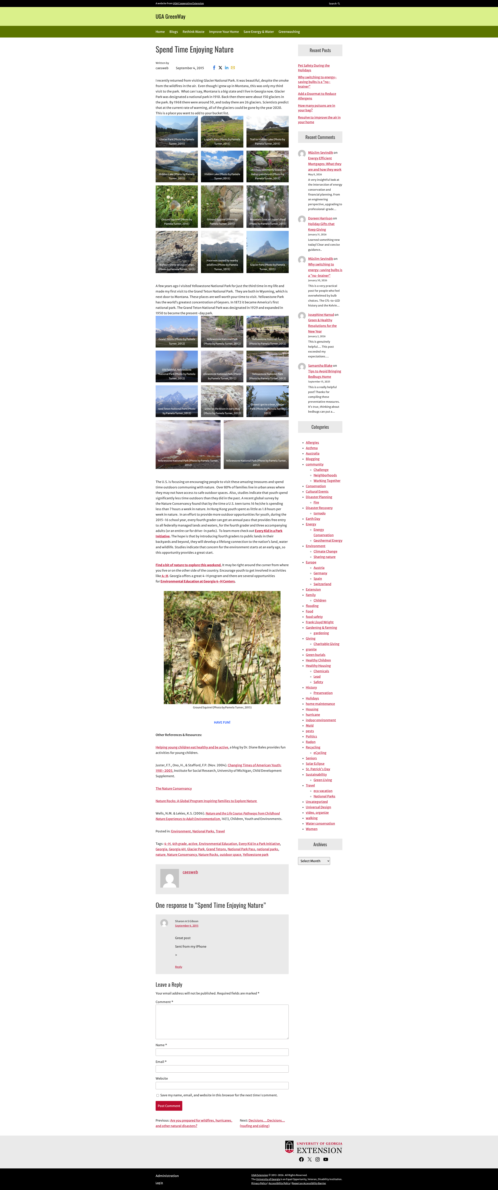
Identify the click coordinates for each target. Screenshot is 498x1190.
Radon (311, 742)
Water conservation (320, 823)
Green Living (323, 780)
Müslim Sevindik (320, 153)
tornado (320, 513)
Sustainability (316, 774)
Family (311, 595)
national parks (267, 849)
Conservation (316, 486)
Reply (178, 967)
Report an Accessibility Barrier (309, 1183)
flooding (312, 606)
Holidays (312, 698)
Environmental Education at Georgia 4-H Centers (197, 581)
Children (320, 600)
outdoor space (230, 854)
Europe (311, 562)
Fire (316, 502)
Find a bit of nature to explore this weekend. (189, 565)
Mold (310, 725)
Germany (320, 573)
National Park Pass (241, 849)
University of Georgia (268, 1179)
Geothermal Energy (328, 540)
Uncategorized (317, 802)
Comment (164, 1002)
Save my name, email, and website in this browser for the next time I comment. (219, 1095)
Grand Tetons (216, 849)
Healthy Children (318, 660)
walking (312, 818)
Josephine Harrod (321, 315)
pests (310, 731)
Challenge (321, 470)
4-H (164, 576)
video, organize (317, 813)
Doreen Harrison (320, 218)
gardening (321, 633)
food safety (314, 617)
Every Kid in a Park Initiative (259, 844)
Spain (318, 579)
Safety (318, 682)
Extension (313, 589)
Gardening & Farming (321, 627)
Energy (311, 524)
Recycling (313, 747)
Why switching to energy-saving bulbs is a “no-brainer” (317, 81)
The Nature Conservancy (174, 788)
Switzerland (322, 584)
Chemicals (321, 671)
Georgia (161, 849)
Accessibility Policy (279, 1183)
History (311, 687)
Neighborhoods (325, 475)
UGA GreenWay (170, 16)
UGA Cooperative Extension (188, 3)
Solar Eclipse (315, 764)
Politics (311, 736)
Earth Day (313, 519)
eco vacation (323, 791)
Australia (312, 453)
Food (309, 611)
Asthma (312, 448)
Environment (181, 831)
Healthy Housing (318, 666)
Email (161, 1062)
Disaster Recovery (319, 508)
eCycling (320, 753)
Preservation (323, 693)
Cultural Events (317, 491)
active (192, 844)
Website (162, 1078)
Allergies (312, 442)
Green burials (315, 655)
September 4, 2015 (186, 925)
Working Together (327, 481)
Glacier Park (196, 849)
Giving (311, 638)
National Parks (203, 831)
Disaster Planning (319, 497)
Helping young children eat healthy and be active (192, 747)
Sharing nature (325, 557)
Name (161, 1045)
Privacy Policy (259, 1183)
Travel (220, 831)
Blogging (313, 459)
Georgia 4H (177, 849)
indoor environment (321, 720)
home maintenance (320, 704)
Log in (159, 1183)
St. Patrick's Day (318, 769)
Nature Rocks (208, 854)
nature (161, 854)
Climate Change (325, 551)
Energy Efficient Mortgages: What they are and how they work (324, 163)
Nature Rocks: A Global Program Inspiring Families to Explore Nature (206, 801)
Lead (317, 676)
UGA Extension (259, 1175)
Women (311, 829)
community (315, 464)
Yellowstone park (255, 854)
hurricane (313, 715)
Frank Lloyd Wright (320, 622)
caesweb (190, 872)
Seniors (311, 758)
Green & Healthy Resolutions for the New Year (322, 325)
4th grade (179, 844)
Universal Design (318, 807)
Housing (312, 709)
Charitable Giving (326, 644)
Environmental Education (218, 844)
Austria (319, 568)
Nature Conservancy (182, 854)
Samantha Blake (320, 366)
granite (311, 649)
